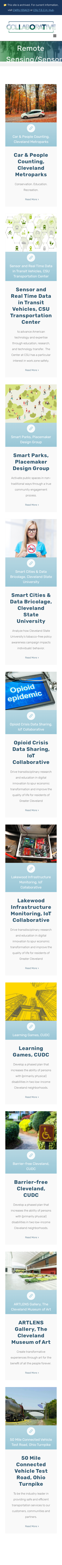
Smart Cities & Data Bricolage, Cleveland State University (31, 563)
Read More (31, 199)
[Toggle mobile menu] (55, 36)
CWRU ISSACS (21, 10)
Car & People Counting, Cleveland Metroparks (31, 128)
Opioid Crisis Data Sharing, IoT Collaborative (31, 716)
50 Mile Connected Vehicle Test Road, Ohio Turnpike (31, 1431)
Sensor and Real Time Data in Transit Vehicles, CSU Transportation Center (31, 257)
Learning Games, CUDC (31, 1026)
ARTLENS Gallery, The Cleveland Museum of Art (31, 1296)
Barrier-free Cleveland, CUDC (31, 1155)
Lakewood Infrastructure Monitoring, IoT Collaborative (31, 869)
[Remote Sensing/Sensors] (31, 134)
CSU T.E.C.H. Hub (43, 10)
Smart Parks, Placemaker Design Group (31, 428)
